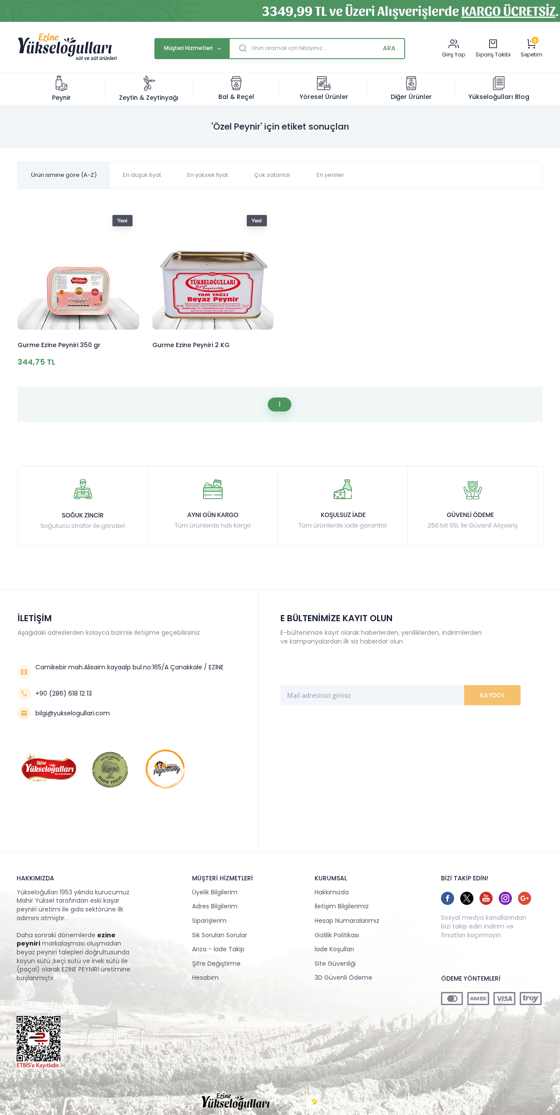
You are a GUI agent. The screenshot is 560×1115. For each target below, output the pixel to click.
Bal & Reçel (236, 96)
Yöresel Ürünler (324, 96)
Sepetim (531, 54)
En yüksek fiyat (207, 175)
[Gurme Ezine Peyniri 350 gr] (78, 270)
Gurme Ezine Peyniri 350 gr (59, 345)
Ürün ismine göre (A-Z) (64, 175)
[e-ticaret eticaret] (314, 1101)
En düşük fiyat (142, 175)
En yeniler (330, 175)
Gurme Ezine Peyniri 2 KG (191, 345)
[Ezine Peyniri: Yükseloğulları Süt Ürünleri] (67, 59)
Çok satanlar (272, 175)
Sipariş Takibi (493, 54)
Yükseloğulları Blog (499, 96)
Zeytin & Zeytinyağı (148, 97)
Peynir (61, 97)
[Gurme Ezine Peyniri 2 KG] (213, 270)
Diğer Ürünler (411, 96)
